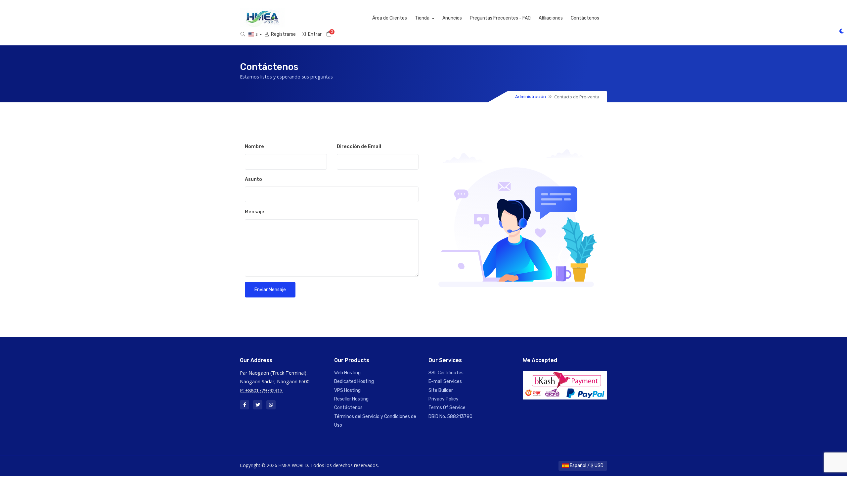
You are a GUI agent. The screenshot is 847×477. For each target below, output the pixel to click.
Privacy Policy (443, 399)
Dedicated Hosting (354, 381)
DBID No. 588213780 (450, 416)
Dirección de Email (359, 146)
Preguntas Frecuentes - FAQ (500, 18)
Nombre (254, 146)
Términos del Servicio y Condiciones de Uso (375, 421)
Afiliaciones (551, 18)
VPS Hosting (347, 390)
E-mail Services (445, 381)
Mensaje (254, 212)
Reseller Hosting (351, 399)
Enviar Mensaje (270, 289)
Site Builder (440, 390)
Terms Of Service (447, 407)
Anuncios (452, 18)
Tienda (422, 18)
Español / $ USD (586, 465)
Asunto (253, 179)
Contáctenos (585, 18)
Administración (530, 96)
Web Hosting (347, 373)
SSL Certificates (446, 373)
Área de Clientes (389, 18)
